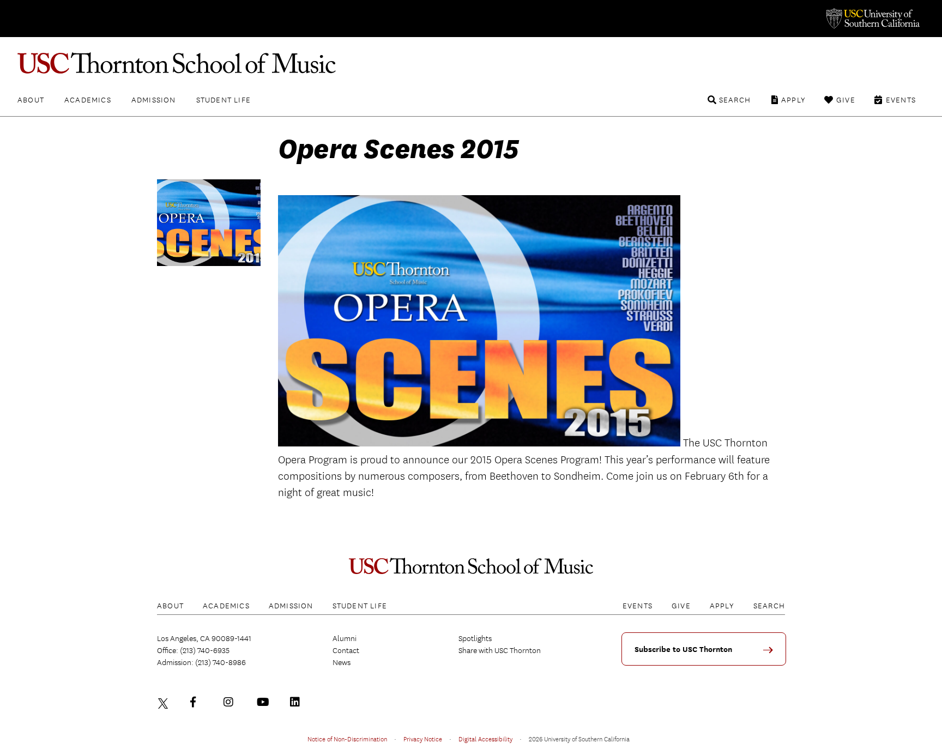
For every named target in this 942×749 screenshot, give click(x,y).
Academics (87, 100)
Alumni (345, 638)
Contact (346, 650)
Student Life (223, 100)
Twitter (164, 702)
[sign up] (772, 654)
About (30, 100)
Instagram (231, 702)
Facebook (198, 702)
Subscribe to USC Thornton (683, 649)
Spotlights (475, 638)
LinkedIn (297, 702)
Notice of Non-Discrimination (347, 738)
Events (901, 100)
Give (845, 100)
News (342, 662)
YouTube (264, 702)
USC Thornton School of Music (471, 63)
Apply (793, 100)
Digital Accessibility (485, 738)
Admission (153, 100)
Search (735, 100)
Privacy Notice (422, 738)
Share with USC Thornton (499, 650)
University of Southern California (872, 18)
